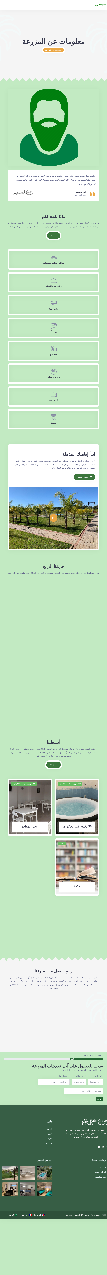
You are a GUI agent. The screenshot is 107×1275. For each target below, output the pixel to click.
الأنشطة (102, 1167)
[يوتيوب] (99, 1147)
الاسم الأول (98, 1076)
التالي (99, 1099)
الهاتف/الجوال (64, 1076)
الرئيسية (58, 50)
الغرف (49, 1138)
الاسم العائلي (80, 1076)
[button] (96, 1014)
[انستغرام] (102, 1147)
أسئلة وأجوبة (100, 1172)
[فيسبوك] (106, 1147)
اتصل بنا (49, 1143)
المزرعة (49, 1134)
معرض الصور (100, 1177)
